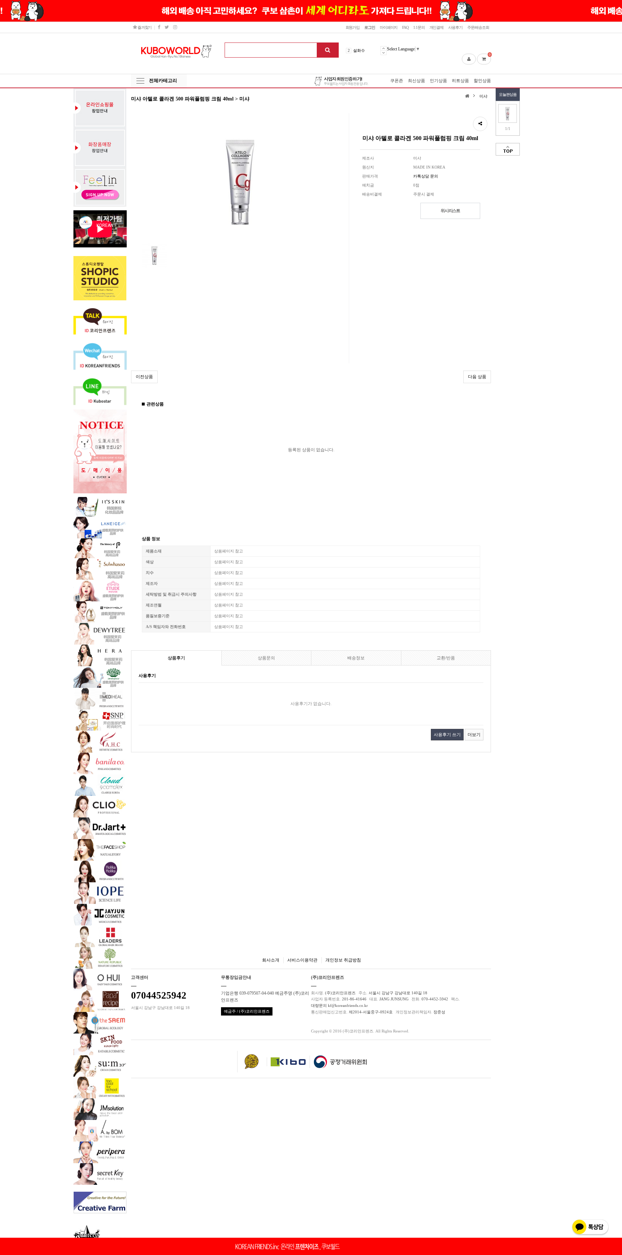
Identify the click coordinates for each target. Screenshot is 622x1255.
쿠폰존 (396, 80)
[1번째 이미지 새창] (154, 254)
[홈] (468, 95)
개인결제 (436, 27)
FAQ (405, 27)
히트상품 (460, 80)
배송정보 (356, 657)
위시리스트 (450, 210)
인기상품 (438, 80)
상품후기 (176, 657)
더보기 (474, 734)
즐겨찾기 (144, 27)
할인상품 (482, 80)
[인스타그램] (175, 27)
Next (383, 52)
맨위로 (508, 149)
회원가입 (353, 27)
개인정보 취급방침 (343, 960)
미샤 (483, 96)
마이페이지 (388, 27)
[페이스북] (159, 27)
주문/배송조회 (478, 27)
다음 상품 (477, 376)
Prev (383, 48)
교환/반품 (446, 657)
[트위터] (166, 27)
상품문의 (266, 657)
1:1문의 (418, 27)
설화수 (359, 50)
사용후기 (455, 27)
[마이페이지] (469, 59)
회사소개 (270, 960)
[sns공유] (480, 124)
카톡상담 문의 (425, 176)
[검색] (327, 50)
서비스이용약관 (302, 960)
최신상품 (416, 80)
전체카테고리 (163, 80)
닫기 (611, 10)
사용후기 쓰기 (447, 734)
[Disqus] (311, 848)
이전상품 (144, 376)
